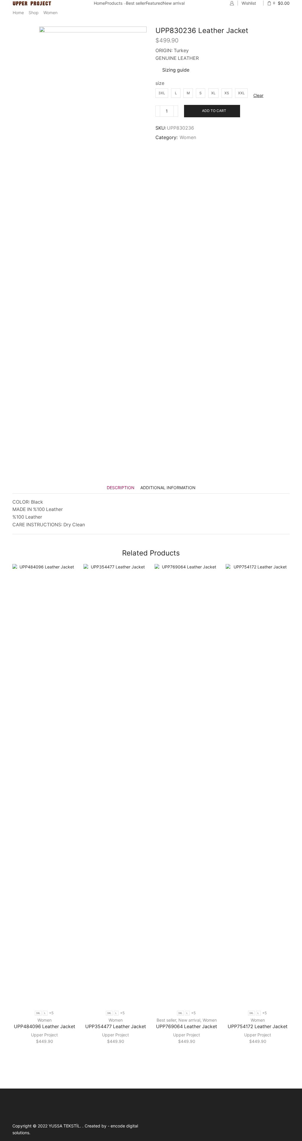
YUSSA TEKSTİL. (65, 1125)
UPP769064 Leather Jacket (186, 1026)
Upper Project (44, 1034)
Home (99, 3)
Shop (34, 12)
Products (113, 3)
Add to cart (214, 110)
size (159, 83)
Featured (154, 3)
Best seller (136, 3)
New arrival (174, 3)
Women (50, 12)
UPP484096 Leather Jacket (44, 1026)
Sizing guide (175, 70)
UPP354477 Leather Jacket (115, 1026)
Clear (258, 95)
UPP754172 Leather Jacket (258, 1026)
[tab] (120, 487)
